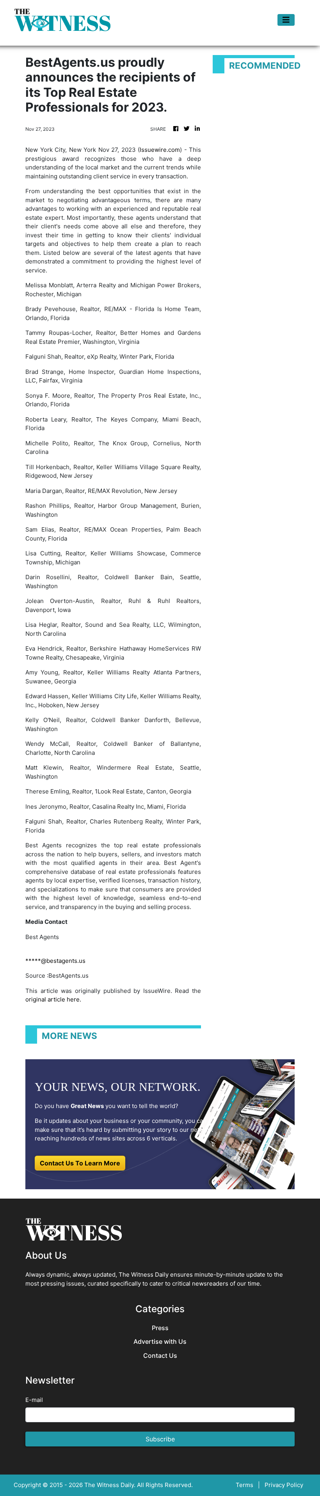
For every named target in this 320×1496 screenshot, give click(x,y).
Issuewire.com (160, 149)
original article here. (53, 999)
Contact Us (160, 1355)
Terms (244, 1485)
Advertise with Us (160, 1341)
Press (160, 1328)
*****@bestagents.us (55, 960)
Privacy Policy (284, 1485)
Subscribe (160, 1439)
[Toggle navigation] (286, 20)
